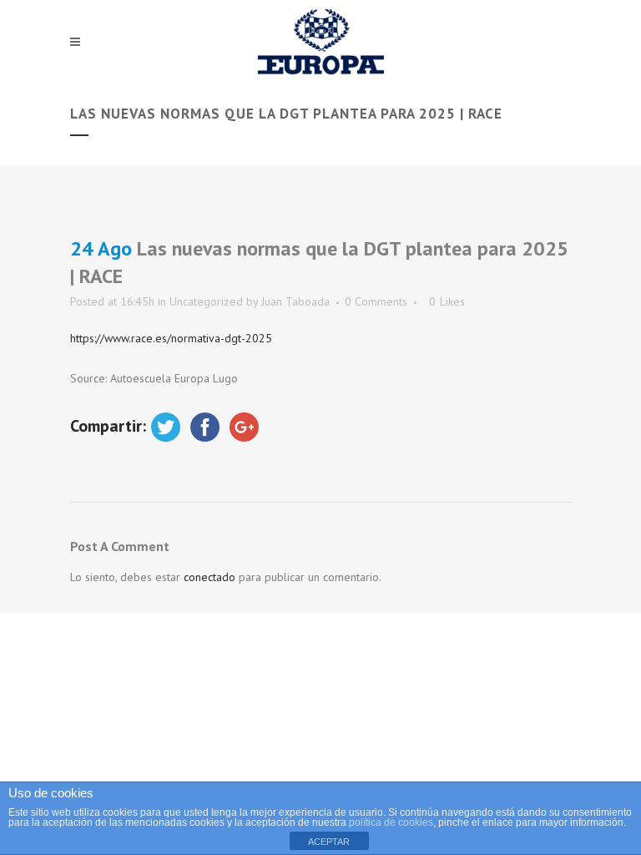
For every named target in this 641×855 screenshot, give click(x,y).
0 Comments (376, 301)
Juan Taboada (295, 301)
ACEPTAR (329, 842)
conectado (209, 576)
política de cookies (391, 822)
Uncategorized (206, 301)
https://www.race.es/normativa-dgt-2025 (171, 338)
